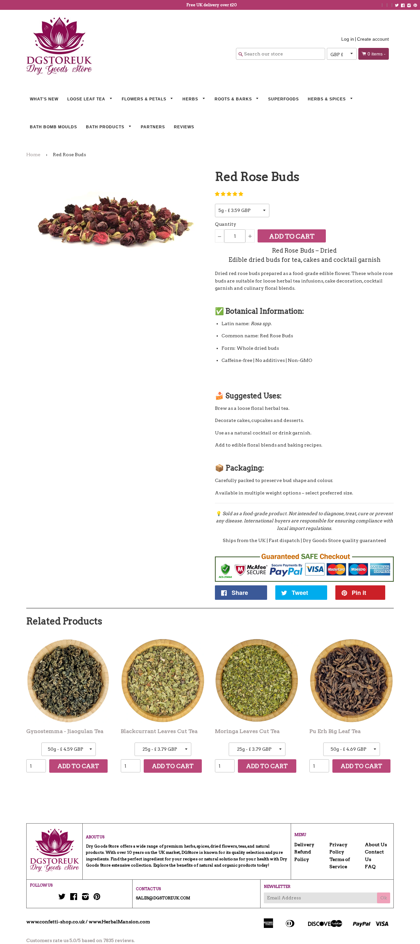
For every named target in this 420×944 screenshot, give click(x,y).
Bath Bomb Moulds (53, 127)
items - (377, 53)
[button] (229, 194)
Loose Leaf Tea (87, 99)
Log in (347, 39)
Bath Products (106, 127)
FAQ (370, 866)
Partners (153, 127)
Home (33, 154)
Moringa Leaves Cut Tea (247, 731)
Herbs (191, 99)
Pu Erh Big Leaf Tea (335, 731)
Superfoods (283, 99)
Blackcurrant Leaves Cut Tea (159, 731)
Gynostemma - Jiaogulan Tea (64, 731)
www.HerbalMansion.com (119, 921)
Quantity (225, 224)
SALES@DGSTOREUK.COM (163, 897)
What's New (44, 99)
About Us (376, 844)
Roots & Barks (234, 99)
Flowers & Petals (145, 99)
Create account (373, 39)
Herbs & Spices (327, 99)
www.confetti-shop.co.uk (55, 921)
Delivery (304, 844)
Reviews (184, 127)
